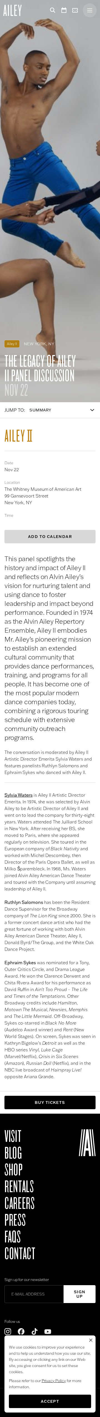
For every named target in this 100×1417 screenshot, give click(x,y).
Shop (13, 1170)
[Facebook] (21, 1331)
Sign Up (80, 1294)
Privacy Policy (54, 1380)
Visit (12, 1136)
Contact (19, 1254)
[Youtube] (47, 1331)
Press (15, 1220)
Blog (13, 1153)
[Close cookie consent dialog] (91, 1340)
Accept (50, 1401)
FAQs (12, 1237)
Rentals (19, 1187)
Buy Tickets (50, 1102)
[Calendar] (63, 10)
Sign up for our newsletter (26, 1279)
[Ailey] (15, 10)
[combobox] (64, 410)
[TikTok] (34, 1331)
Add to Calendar (50, 536)
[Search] (51, 10)
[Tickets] (76, 10)
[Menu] (90, 10)
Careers (19, 1203)
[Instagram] (7, 1331)
